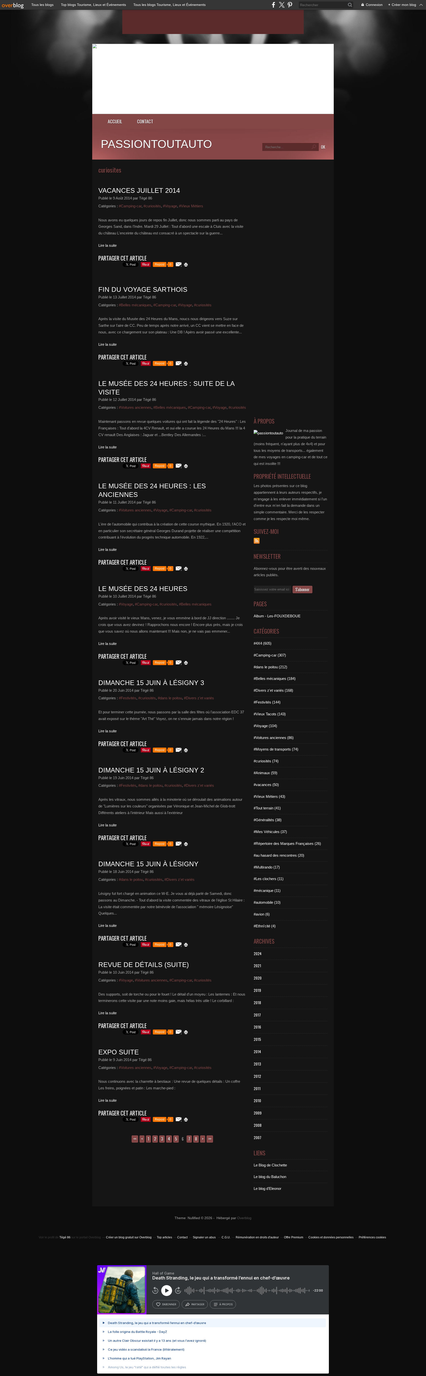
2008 (258, 1125)
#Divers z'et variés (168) (273, 690)
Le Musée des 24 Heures (142, 588)
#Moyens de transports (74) (276, 749)
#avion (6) (262, 914)
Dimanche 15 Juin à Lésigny (148, 864)
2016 (257, 1027)
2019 (257, 990)
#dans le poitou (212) (270, 667)
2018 (257, 1002)
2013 (257, 1063)
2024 (258, 953)
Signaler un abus (204, 1237)
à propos (225, 1304)
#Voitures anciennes (135, 407)
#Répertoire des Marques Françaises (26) (287, 843)
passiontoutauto (156, 144)
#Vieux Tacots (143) (270, 714)
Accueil (115, 121)
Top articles (164, 1237)
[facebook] (273, 5)
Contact (145, 121)
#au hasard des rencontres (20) (279, 855)
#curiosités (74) (266, 761)
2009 (258, 1112)
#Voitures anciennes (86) (274, 738)
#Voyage (170, 206)
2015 (257, 1039)
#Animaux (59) (265, 773)
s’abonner (169, 1304)
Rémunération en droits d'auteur (257, 1237)
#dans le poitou (170, 698)
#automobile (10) (267, 902)
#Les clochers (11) (269, 879)
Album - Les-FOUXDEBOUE (277, 616)
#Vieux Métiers (191, 206)
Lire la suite (107, 245)
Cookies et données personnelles (331, 1237)
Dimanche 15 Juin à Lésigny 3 (151, 683)
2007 (257, 1137)
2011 (257, 1088)
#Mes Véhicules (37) (270, 832)
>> (209, 1139)
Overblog (244, 1218)
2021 (257, 965)
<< (134, 1139)
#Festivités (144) (267, 702)
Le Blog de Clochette (270, 1165)
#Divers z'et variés (199, 698)
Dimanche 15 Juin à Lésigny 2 (151, 770)
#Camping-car (130, 206)
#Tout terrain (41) (267, 808)
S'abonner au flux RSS (257, 541)
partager (197, 1304)
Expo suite (118, 1052)
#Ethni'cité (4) (265, 926)
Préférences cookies (372, 1237)
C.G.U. (226, 1237)
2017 (257, 1014)
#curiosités (152, 206)
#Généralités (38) (268, 820)
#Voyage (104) (265, 726)
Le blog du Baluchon (270, 1177)
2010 (257, 1100)
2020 (258, 978)
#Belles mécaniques (135, 305)
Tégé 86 (65, 1237)
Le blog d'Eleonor (267, 1188)
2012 (257, 1076)
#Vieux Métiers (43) (269, 796)
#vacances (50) (266, 785)
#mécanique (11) (267, 890)
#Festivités (127, 698)
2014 (257, 1051)
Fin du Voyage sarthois (142, 289)
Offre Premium (293, 1237)
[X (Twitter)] (282, 5)
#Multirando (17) (267, 867)
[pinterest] (290, 5)
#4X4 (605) (262, 643)
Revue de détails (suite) (143, 964)
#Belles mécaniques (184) (275, 678)
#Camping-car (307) (270, 655)
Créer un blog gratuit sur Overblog (129, 1237)
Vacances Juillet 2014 (139, 190)
